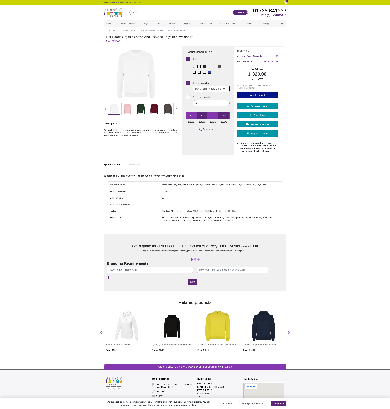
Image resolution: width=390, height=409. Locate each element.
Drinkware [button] (172, 23)
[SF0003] (200, 66)
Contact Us (123, 2)
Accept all (279, 403)
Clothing (125, 30)
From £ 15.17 (158, 350)
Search (240, 13)
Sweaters (134, 30)
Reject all (227, 403)
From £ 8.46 (203, 350)
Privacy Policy (204, 384)
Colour (195, 59)
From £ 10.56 (249, 350)
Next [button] (288, 332)
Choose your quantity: (202, 97)
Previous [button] (101, 332)
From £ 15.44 (112, 350)
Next (192, 282)
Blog (141, 2)
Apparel (116, 30)
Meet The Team (110, 2)
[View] (114, 109)
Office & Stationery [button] (228, 23)
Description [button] (110, 123)
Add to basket (257, 95)
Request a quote (259, 133)
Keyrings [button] (187, 23)
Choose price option (201, 83)
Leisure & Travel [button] (206, 23)
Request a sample (259, 124)
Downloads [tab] (133, 164)
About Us (133, 2)
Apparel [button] (109, 23)
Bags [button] (146, 23)
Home (108, 30)
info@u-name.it (273, 15)
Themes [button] (280, 23)
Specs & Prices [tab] (112, 164)
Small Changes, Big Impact (210, 387)
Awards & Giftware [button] (129, 23)
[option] (126, 332)
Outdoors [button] (248, 23)
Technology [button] (264, 23)
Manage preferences (252, 403)
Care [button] (158, 23)
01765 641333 (269, 11)
